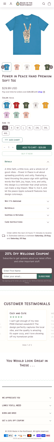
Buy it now (27, 154)
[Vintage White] (35, 105)
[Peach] (26, 114)
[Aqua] (6, 105)
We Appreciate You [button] (11, 398)
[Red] (16, 105)
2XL (37, 127)
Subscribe (44, 276)
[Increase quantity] (12, 147)
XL (30, 127)
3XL (46, 127)
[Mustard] (45, 105)
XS (5, 127)
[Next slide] (51, 67)
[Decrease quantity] (4, 147)
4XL (6, 133)
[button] (5, 4)
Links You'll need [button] (11, 405)
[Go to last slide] (3, 67)
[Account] (11, 4)
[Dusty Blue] (16, 114)
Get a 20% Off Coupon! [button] (13, 421)
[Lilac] (6, 114)
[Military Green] (26, 105)
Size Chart (14, 140)
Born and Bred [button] (9, 413)
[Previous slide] (5, 370)
